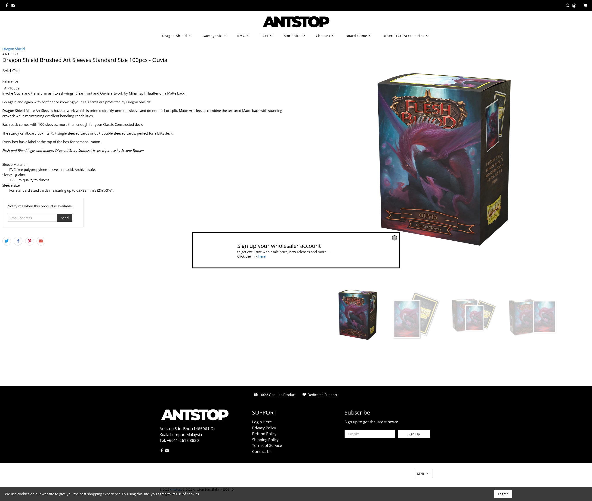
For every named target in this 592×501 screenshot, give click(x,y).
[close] (394, 238)
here (261, 256)
